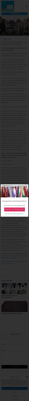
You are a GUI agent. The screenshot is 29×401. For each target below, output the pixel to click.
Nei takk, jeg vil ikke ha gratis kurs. (14, 214)
